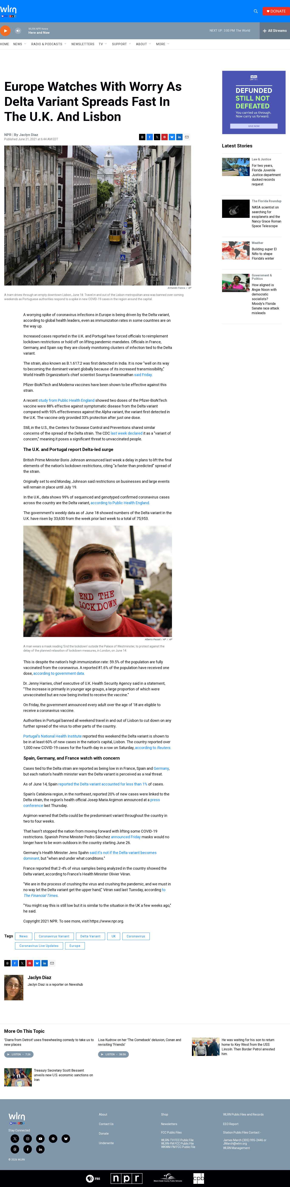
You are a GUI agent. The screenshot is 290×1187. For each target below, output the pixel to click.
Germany (161, 768)
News (24, 936)
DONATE (278, 11)
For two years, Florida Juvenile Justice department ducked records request (266, 175)
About (141, 44)
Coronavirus (136, 936)
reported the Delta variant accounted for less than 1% (102, 784)
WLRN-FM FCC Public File (177, 1143)
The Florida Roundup (266, 201)
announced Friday (126, 837)
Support (119, 44)
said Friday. (143, 374)
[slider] (24, 30)
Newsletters (83, 44)
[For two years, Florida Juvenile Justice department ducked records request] (236, 167)
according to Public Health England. (120, 503)
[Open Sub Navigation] (25, 44)
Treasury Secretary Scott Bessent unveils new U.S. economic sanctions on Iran (63, 1075)
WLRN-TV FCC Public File (177, 1140)
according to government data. (59, 673)
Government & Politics (262, 277)
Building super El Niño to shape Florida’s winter (264, 253)
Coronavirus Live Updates (39, 946)
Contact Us (106, 1124)
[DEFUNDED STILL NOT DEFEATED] (254, 102)
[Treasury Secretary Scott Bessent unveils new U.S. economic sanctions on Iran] (18, 1077)
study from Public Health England (66, 400)
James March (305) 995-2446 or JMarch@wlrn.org (244, 1142)
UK (114, 936)
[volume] (18, 31)
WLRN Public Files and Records (243, 1114)
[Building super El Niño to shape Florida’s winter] (236, 250)
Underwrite (106, 1143)
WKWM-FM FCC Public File (178, 1147)
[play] (5, 30)
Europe (75, 946)
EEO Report (230, 1124)
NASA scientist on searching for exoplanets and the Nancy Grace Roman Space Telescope (266, 216)
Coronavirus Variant (54, 936)
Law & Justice (261, 159)
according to (153, 747)
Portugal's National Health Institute (52, 736)
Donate (104, 1133)
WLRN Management (236, 1148)
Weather (257, 243)
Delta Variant (90, 936)
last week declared (127, 433)
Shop (164, 1114)
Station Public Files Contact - (242, 1132)
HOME (4, 44)
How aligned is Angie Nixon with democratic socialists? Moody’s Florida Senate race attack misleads (265, 299)
